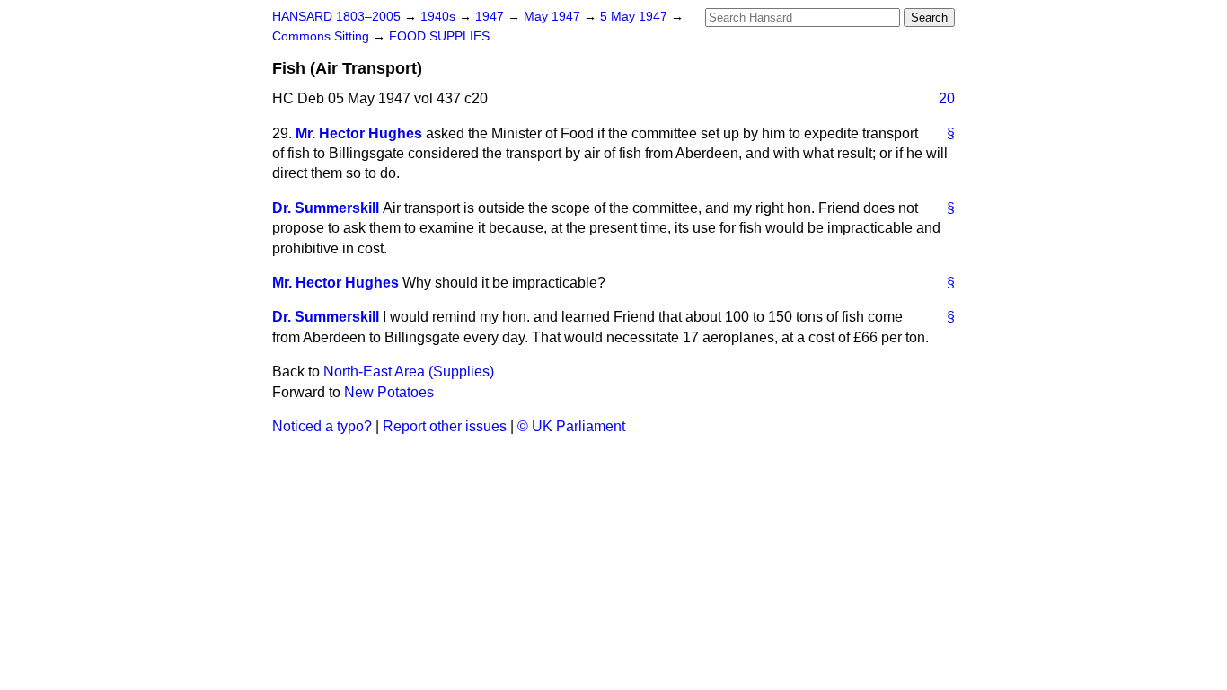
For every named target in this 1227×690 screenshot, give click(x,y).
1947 (491, 16)
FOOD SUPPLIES (439, 36)
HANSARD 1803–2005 (336, 16)
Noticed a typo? (322, 426)
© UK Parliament (571, 426)
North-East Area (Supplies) (408, 371)
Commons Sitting (322, 36)
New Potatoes (389, 392)
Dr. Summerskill (325, 208)
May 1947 (554, 16)
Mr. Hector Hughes (359, 133)
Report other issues (445, 426)
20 (947, 98)
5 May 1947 (635, 16)
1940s (439, 16)
